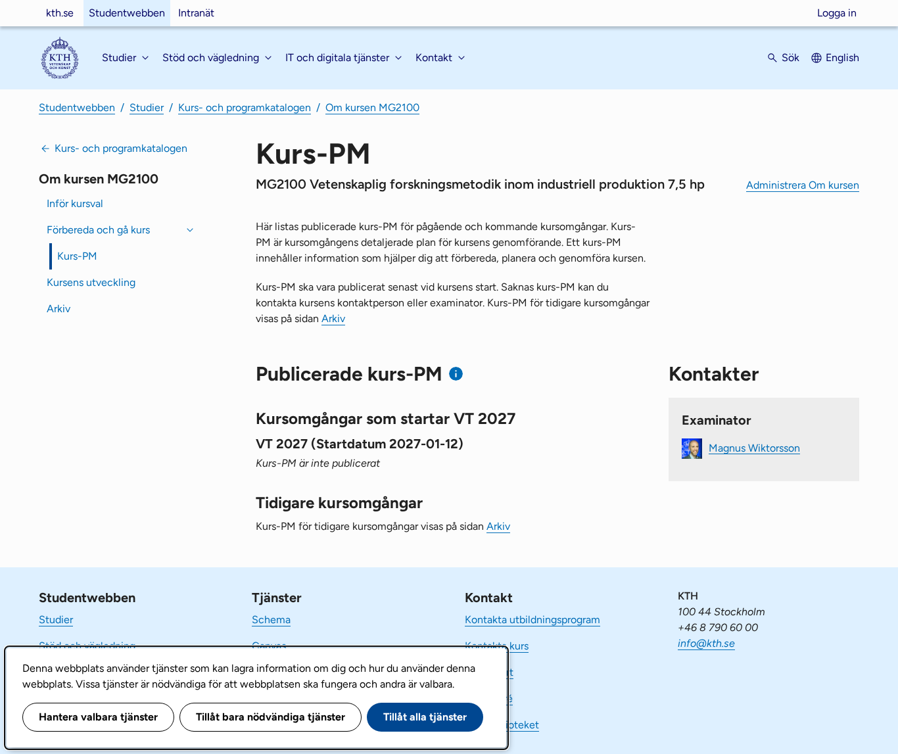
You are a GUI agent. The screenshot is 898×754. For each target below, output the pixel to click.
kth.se (60, 13)
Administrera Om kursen (802, 185)
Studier (147, 107)
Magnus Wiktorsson (754, 447)
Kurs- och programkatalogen (244, 107)
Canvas (269, 646)
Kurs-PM (77, 256)
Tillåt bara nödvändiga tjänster (270, 717)
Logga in (837, 13)
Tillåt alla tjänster (425, 717)
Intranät (196, 13)
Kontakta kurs (497, 646)
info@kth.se (706, 643)
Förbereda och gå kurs (98, 230)
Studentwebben (127, 13)
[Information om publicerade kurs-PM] (456, 374)
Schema (271, 619)
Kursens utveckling (91, 282)
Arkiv (58, 308)
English (842, 57)
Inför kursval (75, 203)
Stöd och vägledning (87, 646)
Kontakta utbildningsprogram (532, 619)
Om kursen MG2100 (372, 107)
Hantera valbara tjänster (98, 717)
